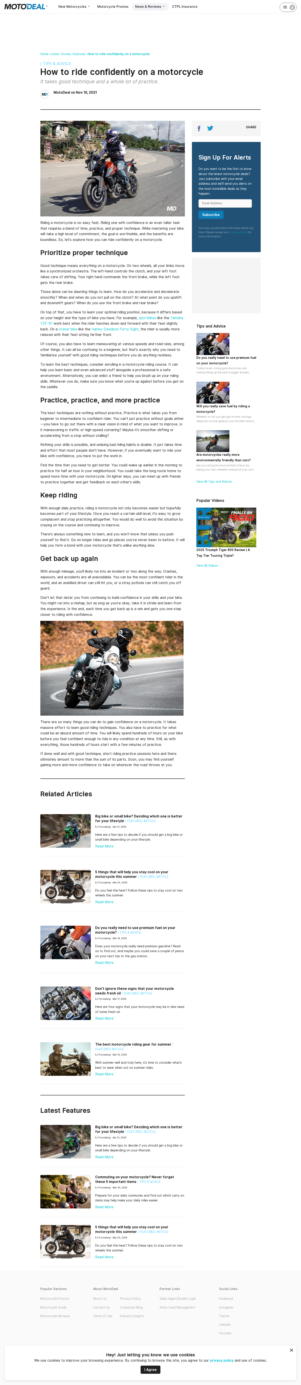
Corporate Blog (131, 1307)
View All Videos (207, 565)
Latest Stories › (62, 54)
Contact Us (101, 1307)
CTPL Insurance (184, 6)
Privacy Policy (130, 1298)
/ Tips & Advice (55, 63)
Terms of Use (102, 1316)
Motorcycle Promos (112, 6)
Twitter (224, 1316)
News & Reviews (148, 6)
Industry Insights (132, 1316)
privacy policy (222, 1360)
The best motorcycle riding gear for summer (133, 1044)
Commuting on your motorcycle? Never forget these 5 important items (134, 1179)
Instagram (226, 1307)
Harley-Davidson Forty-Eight (115, 329)
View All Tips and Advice (214, 481)
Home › (45, 54)
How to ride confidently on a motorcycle (118, 54)
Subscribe (211, 215)
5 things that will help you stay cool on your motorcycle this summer (131, 874)
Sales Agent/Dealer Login (178, 1298)
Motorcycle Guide (53, 1307)
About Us (100, 1298)
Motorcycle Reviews (55, 1316)
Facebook (226, 1298)
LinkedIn (225, 1324)
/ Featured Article (140, 821)
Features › (80, 54)
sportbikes (147, 318)
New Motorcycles (72, 6)
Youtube (225, 1333)
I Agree (150, 1370)
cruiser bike (68, 329)
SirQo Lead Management (177, 1307)
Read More (104, 846)
